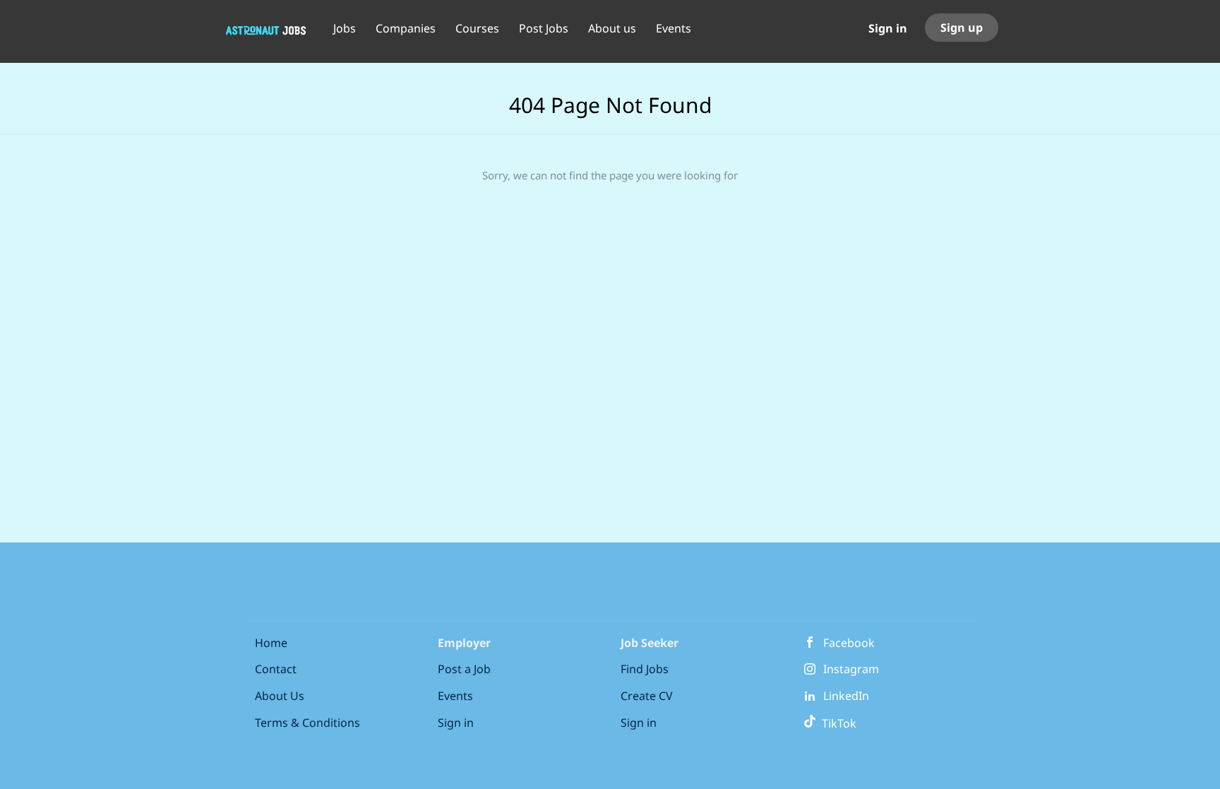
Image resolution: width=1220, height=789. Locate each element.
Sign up (961, 27)
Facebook (849, 643)
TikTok (836, 723)
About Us (279, 696)
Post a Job (464, 669)
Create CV (647, 696)
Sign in (887, 28)
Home (271, 643)
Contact (276, 669)
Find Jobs (645, 669)
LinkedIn (846, 696)
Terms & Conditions (307, 722)
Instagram (851, 669)
